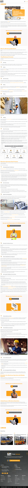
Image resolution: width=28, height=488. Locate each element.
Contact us (15, 386)
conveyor (5, 69)
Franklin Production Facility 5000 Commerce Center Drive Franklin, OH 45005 (5, 467)
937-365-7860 (18, 467)
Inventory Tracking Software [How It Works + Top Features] (6, 435)
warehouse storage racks (15, 214)
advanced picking (25, 258)
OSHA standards (11, 317)
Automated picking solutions (4, 89)
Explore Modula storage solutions (15, 225)
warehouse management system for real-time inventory (17, 82)
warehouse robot (9, 119)
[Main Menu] (27, 1)
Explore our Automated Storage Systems (15, 412)
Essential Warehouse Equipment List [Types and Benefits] (20, 435)
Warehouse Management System (7, 286)
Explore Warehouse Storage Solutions (15, 33)
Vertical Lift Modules (6, 211)
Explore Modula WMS (15, 298)
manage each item (10, 288)
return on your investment (11, 219)
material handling (16, 170)
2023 (8, 21)
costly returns (17, 87)
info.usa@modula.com (18, 469)
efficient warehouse (3, 168)
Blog (1, 433)
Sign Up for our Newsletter (14, 460)
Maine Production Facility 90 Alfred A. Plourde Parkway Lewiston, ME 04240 (5, 470)
